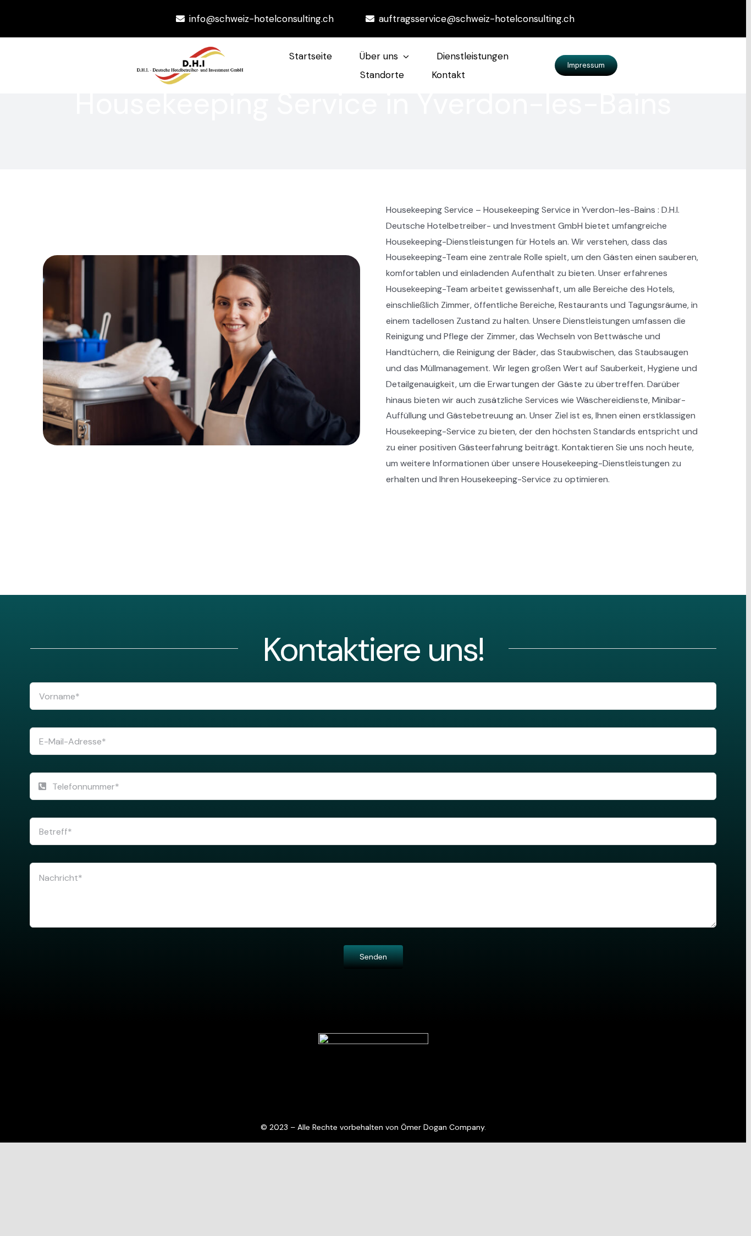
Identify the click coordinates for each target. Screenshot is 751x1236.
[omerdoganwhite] (373, 1037)
